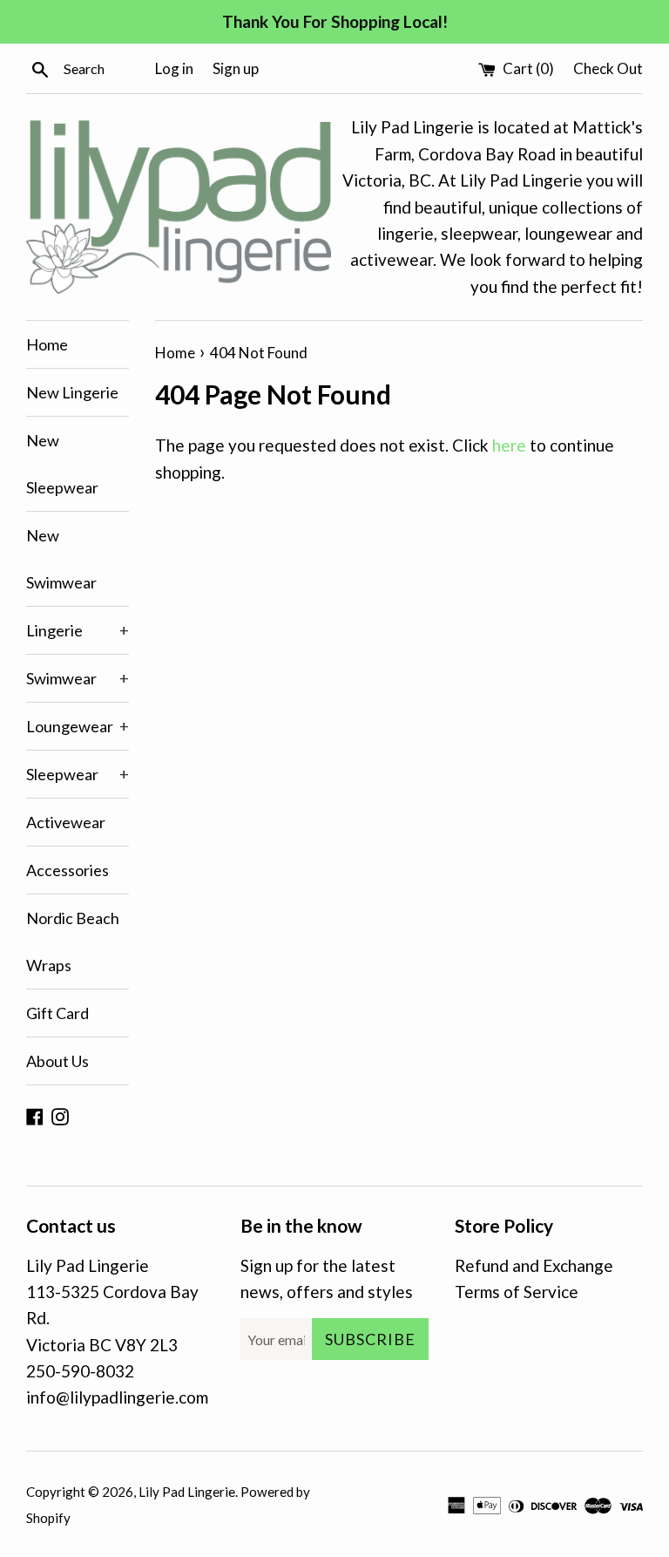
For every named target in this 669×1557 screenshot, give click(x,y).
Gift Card (57, 1013)
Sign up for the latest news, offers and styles (326, 1278)
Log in (174, 68)
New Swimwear (61, 559)
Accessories (67, 870)
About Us (57, 1061)
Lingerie (77, 630)
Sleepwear (77, 774)
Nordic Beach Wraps (72, 941)
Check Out (608, 68)
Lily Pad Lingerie (187, 1491)
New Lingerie (72, 392)
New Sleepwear (62, 464)
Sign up (236, 68)
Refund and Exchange (534, 1265)
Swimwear (77, 678)
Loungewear (77, 726)
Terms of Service (516, 1292)
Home (47, 344)
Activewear (65, 822)
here (509, 445)
